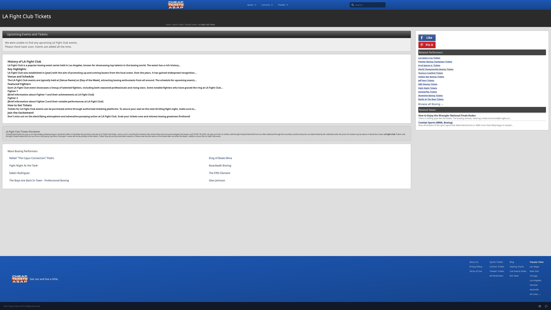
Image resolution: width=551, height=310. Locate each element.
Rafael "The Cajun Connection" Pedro (31, 158)
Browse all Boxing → (431, 104)
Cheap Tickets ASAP (16, 306)
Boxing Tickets (191, 24)
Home (168, 24)
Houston (534, 285)
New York (534, 271)
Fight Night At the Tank (23, 165)
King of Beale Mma (220, 158)
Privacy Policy (475, 266)
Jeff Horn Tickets (426, 80)
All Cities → (535, 294)
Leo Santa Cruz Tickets (429, 58)
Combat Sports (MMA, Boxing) (435, 122)
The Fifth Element (219, 173)
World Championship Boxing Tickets (435, 69)
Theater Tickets (497, 271)
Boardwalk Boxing (220, 165)
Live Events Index (518, 271)
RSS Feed (514, 275)
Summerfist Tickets (427, 92)
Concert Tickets (497, 266)
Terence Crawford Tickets (430, 73)
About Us (473, 262)
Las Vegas (534, 266)
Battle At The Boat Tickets (431, 99)
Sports (250, 4)
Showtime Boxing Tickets (430, 95)
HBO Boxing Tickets (427, 84)
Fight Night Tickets (427, 88)
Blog (512, 262)
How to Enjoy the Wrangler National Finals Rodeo (447, 115)
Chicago (534, 275)
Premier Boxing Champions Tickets (435, 61)
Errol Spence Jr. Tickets (429, 65)
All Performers (496, 275)
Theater (281, 4)
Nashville (534, 289)
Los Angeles (535, 280)
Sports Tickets (178, 24)
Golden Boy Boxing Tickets (431, 76)
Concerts (265, 4)
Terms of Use (475, 271)
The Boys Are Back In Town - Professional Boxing (39, 180)
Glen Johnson (217, 180)
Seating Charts (517, 266)
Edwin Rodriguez (19, 173)
